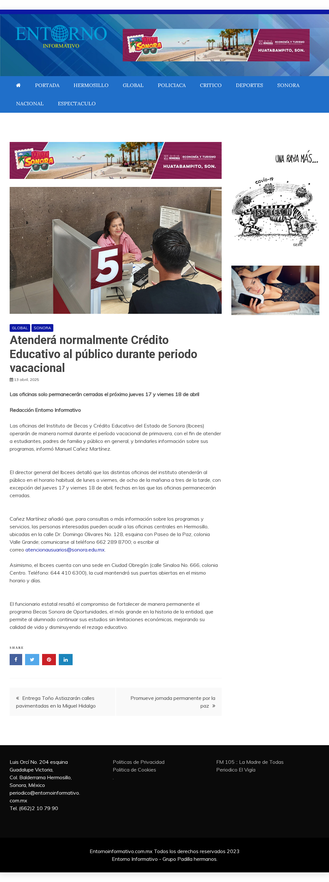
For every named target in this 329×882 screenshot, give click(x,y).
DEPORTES (249, 85)
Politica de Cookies (134, 769)
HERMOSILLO (91, 85)
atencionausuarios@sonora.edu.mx (65, 549)
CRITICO (211, 85)
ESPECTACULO (77, 103)
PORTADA (47, 85)
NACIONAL (30, 103)
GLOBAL (133, 85)
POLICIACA (172, 85)
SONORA (288, 85)
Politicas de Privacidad (138, 762)
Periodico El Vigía (235, 769)
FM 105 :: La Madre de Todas (250, 762)
